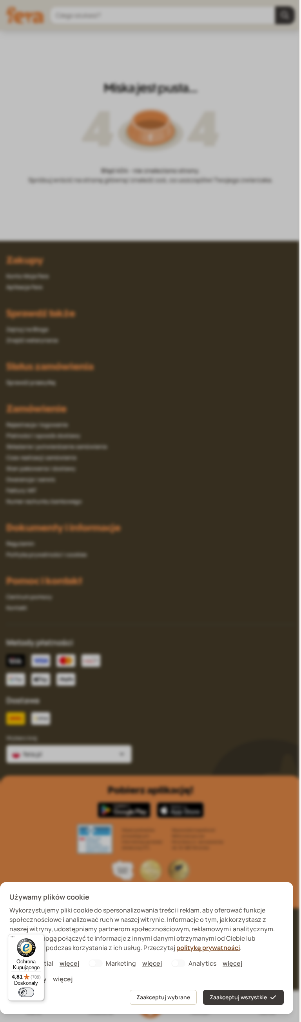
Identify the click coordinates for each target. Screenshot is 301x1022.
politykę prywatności (208, 947)
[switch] (26, 992)
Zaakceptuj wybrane (163, 997)
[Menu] (12, 938)
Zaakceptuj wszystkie (238, 997)
